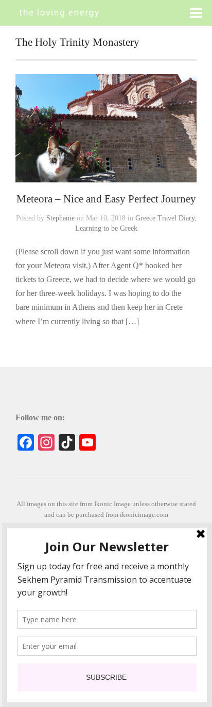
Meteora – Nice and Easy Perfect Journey (106, 198)
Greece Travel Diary (165, 218)
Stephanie (60, 218)
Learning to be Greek (106, 228)
